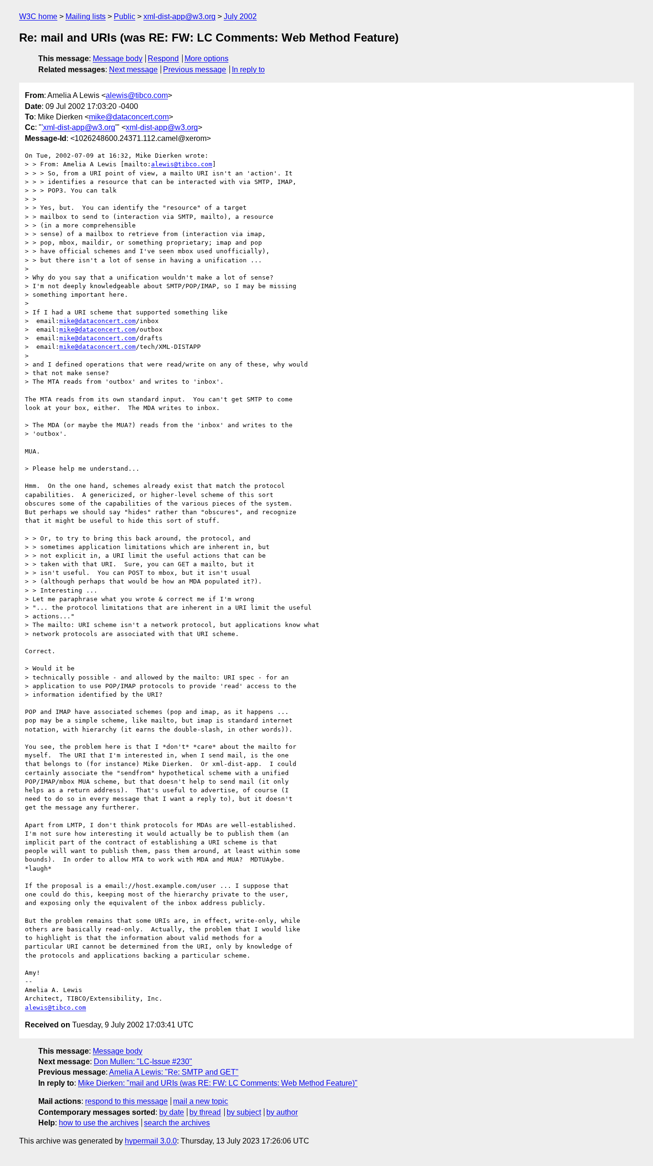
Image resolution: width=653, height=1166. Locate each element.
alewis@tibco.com (137, 95)
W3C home (38, 16)
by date (171, 1112)
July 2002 (240, 16)
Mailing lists (85, 16)
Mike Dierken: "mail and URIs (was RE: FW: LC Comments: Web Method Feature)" (218, 1083)
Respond (163, 58)
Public (124, 16)
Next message (133, 69)
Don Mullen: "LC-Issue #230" (143, 1062)
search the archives (177, 1123)
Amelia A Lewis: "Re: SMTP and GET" (174, 1072)
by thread (205, 1112)
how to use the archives (99, 1123)
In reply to (248, 69)
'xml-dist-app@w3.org (78, 127)
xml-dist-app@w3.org (179, 16)
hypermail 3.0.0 (151, 1141)
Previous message (194, 69)
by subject (244, 1112)
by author (282, 1112)
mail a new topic (200, 1101)
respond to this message (126, 1101)
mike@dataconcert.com (129, 117)
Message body (117, 58)
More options (207, 58)
